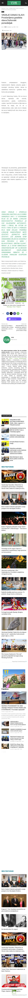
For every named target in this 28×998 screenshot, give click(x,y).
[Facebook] (7, 313)
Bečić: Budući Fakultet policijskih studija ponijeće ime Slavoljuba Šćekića (13, 507)
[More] (21, 313)
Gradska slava (18, 303)
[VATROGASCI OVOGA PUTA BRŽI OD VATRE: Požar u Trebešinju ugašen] (5, 430)
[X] (11, 313)
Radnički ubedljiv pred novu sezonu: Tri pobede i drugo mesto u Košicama (12, 593)
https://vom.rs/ (14, 339)
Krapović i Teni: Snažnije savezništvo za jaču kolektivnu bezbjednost (13, 910)
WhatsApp (9, 306)
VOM (5, 27)
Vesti (7, 8)
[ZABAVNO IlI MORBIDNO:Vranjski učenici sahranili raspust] (5, 731)
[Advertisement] (14, 65)
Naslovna (3, 8)
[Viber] (14, 313)
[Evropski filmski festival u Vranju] (5, 443)
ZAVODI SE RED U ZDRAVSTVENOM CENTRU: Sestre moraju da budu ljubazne (18, 723)
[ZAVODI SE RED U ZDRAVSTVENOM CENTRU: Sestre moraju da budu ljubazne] (5, 723)
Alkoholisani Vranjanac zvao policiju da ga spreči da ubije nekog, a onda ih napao (17, 738)
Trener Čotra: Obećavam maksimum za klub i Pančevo (13, 970)
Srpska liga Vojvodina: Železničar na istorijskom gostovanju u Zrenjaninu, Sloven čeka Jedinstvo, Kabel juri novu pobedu (12, 486)
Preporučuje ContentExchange (18, 661)
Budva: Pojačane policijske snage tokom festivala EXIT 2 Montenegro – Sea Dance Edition (14, 528)
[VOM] (6, 339)
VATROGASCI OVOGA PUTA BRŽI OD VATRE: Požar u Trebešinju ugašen (18, 430)
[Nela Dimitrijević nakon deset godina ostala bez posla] (5, 458)
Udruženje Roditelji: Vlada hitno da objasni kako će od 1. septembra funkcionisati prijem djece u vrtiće (13, 634)
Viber (14, 306)
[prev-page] (2, 752)
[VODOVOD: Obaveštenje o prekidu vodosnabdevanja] (5, 437)
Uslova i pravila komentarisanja (17, 358)
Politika (3, 703)
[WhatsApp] (18, 313)
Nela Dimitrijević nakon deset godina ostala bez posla (17, 458)
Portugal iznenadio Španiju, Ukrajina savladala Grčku (12, 613)
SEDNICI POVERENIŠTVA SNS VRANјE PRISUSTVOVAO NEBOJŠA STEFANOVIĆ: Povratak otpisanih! (13, 708)
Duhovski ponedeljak (10, 303)
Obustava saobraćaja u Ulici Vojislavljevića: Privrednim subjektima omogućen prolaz (12, 572)
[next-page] (5, 752)
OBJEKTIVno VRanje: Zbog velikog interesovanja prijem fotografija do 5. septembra (17, 746)
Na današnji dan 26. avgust (9, 929)
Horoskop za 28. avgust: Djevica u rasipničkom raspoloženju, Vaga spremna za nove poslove (13, 550)
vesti (23, 303)
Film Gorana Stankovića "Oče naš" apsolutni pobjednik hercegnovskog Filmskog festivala (12, 655)
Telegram (18, 306)
